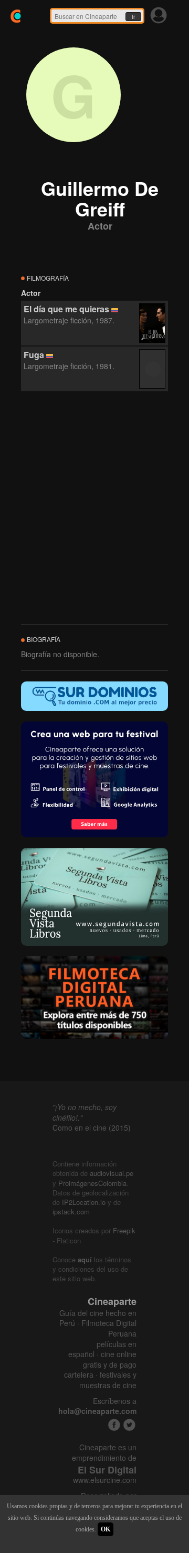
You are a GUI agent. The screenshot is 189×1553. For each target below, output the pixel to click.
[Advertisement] (94, 508)
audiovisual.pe (111, 1173)
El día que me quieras (66, 309)
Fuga (34, 355)
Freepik (124, 1230)
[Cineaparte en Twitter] (129, 1424)
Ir (133, 17)
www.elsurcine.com (104, 1480)
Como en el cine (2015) (91, 1127)
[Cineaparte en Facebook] (114, 1424)
